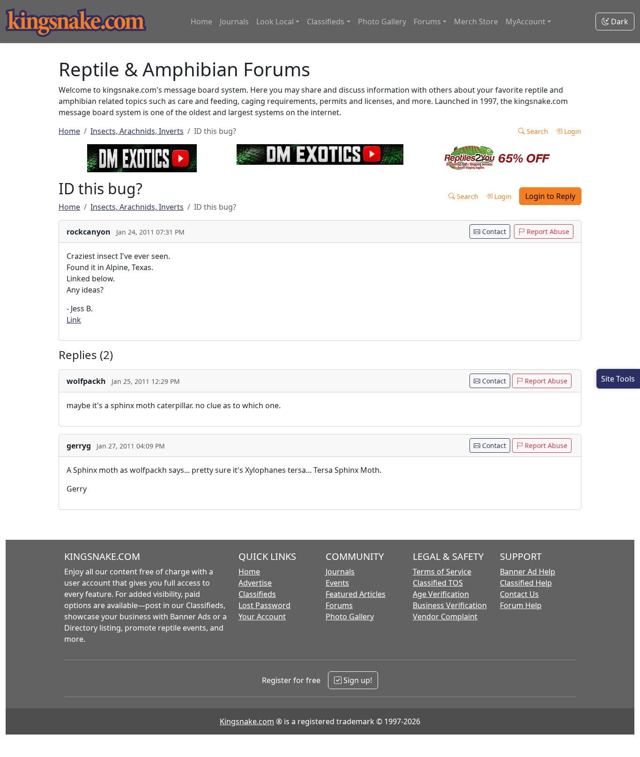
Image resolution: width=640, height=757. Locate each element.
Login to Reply (550, 196)
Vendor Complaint (445, 616)
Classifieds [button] (325, 21)
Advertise (255, 583)
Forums (339, 605)
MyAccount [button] (525, 21)
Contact (493, 231)
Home (201, 21)
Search (536, 131)
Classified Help (526, 583)
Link (74, 320)
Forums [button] (427, 21)
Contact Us (519, 594)
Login (571, 131)
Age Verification (441, 594)
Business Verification (450, 605)
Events (337, 583)
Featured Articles (356, 594)
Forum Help (521, 605)
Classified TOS (438, 583)
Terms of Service (442, 571)
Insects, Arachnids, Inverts (137, 131)
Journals (234, 21)
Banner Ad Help (527, 571)
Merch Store (476, 21)
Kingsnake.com (247, 721)
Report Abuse (547, 231)
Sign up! (357, 680)
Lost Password (264, 605)
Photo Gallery (382, 21)
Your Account (262, 616)
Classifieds (257, 594)
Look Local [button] (275, 21)
